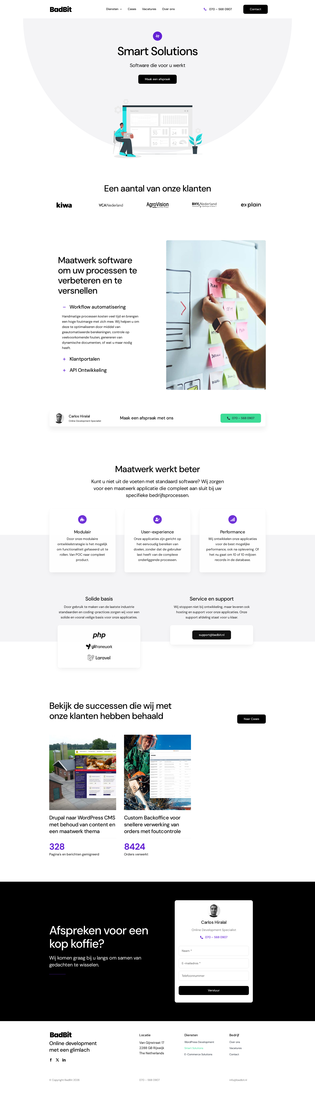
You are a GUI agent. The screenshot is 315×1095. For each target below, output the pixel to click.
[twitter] (57, 1060)
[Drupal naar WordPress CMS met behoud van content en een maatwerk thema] (82, 772)
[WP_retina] (60, 7)
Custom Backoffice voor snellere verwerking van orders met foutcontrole (152, 824)
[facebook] (50, 1060)
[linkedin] (64, 1060)
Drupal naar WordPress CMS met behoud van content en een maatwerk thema (82, 824)
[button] (101, 307)
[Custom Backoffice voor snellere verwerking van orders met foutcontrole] (157, 772)
